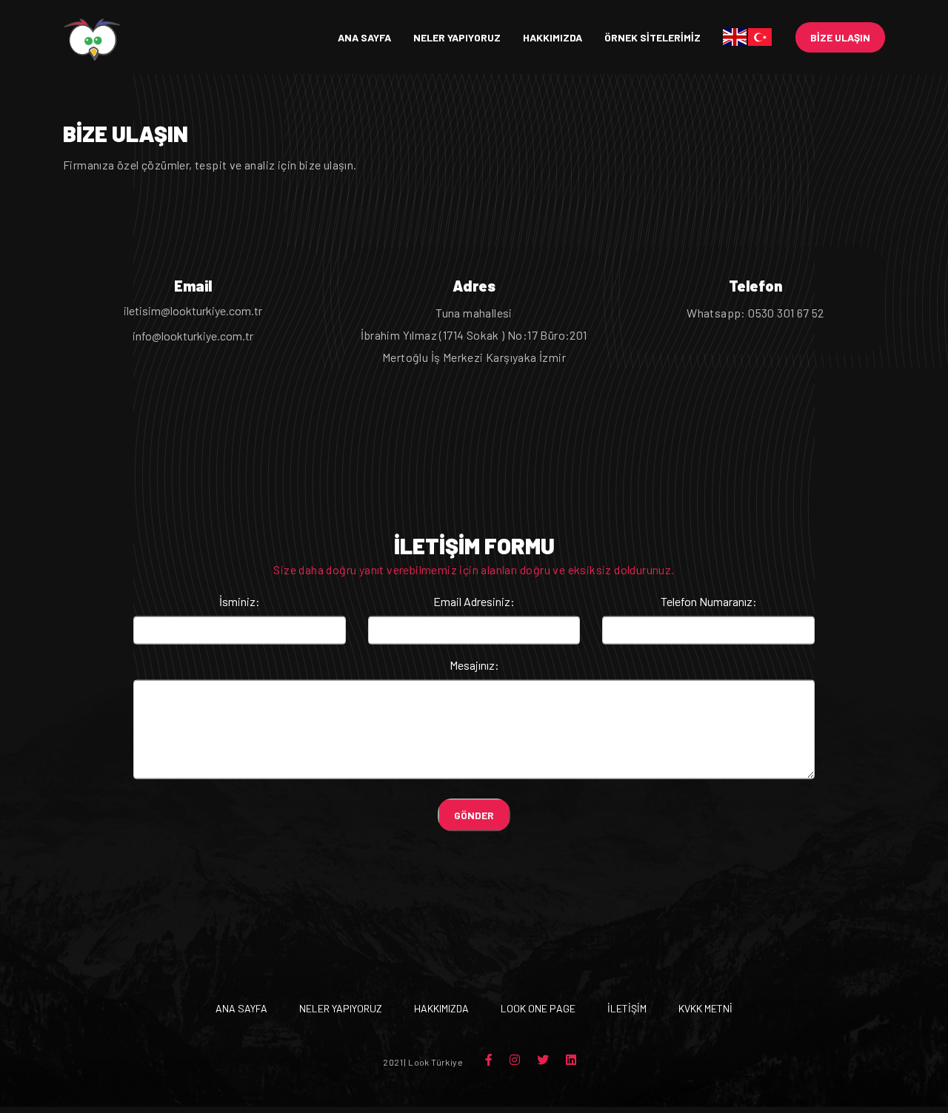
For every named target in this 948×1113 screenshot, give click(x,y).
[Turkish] (760, 37)
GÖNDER (474, 817)
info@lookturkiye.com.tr (193, 338)
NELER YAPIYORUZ (457, 37)
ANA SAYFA (364, 37)
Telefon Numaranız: (709, 603)
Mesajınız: (474, 667)
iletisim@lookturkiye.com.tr (193, 313)
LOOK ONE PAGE (538, 1010)
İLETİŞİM (627, 1010)
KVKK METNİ (705, 1010)
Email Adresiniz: (474, 603)
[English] (735, 37)
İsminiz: (239, 603)
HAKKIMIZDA (552, 37)
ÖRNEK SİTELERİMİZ (652, 37)
